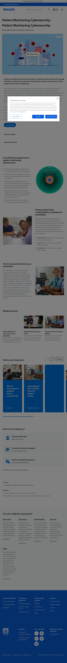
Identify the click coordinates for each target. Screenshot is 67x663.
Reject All (38, 116)
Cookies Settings (16, 116)
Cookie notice (23, 111)
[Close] (57, 98)
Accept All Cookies (51, 116)
